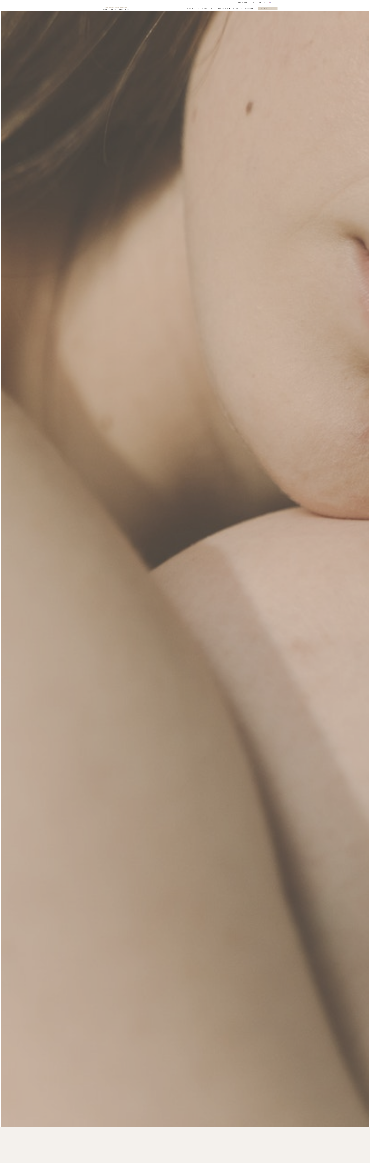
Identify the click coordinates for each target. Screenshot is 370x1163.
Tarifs (253, 2)
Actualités (237, 8)
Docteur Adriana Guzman (115, 7)
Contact (262, 2)
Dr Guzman (249, 8)
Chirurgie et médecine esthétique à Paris (116, 9)
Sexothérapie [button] (222, 8)
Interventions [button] (191, 8)
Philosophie (243, 2)
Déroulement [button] (207, 8)
